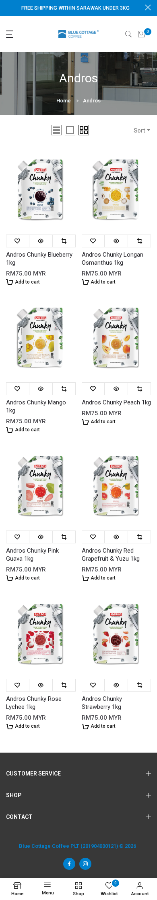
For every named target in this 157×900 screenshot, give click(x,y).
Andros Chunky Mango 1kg (36, 406)
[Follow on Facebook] (69, 864)
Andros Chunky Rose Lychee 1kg (34, 702)
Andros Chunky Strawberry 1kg (102, 702)
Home (63, 101)
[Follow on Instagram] (85, 864)
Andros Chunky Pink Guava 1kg (32, 554)
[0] (141, 34)
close (148, 7)
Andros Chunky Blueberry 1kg (39, 258)
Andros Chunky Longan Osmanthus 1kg (112, 258)
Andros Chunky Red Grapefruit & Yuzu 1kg (111, 554)
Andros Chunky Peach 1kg (116, 402)
